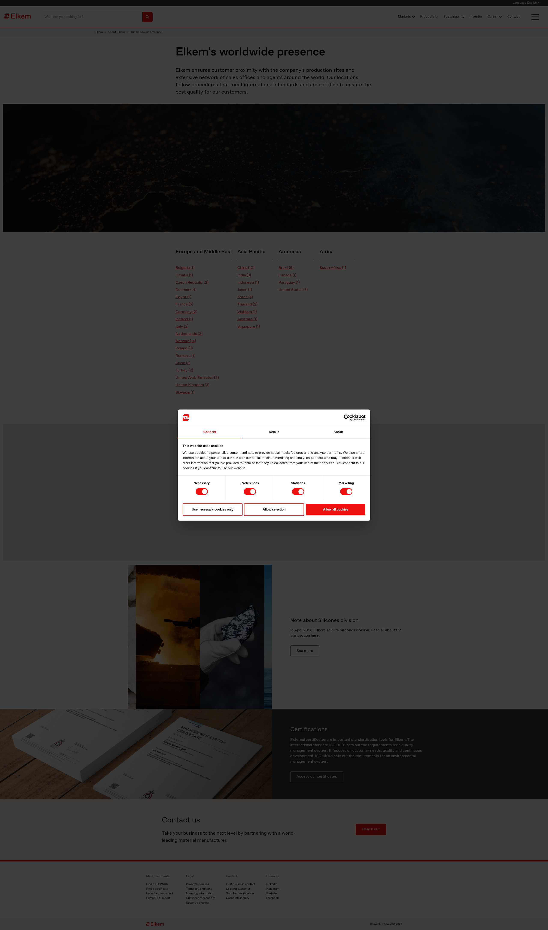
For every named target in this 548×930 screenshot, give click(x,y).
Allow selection (274, 509)
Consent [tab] (209, 432)
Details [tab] (274, 432)
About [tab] (338, 432)
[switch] (250, 491)
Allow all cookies (335, 509)
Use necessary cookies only (212, 509)
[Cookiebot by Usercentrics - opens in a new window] (347, 417)
